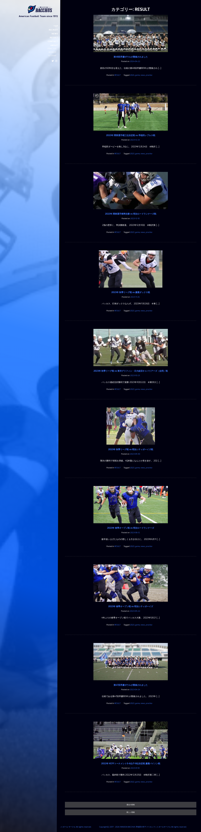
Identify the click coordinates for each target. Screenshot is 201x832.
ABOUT (54, 45)
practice (149, 75)
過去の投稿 (131, 805)
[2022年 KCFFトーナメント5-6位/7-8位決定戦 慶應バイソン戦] (130, 760)
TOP (56, 26)
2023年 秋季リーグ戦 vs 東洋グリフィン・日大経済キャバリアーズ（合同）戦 (131, 371)
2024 (132, 75)
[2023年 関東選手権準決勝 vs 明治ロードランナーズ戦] (130, 210)
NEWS (55, 33)
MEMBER (52, 52)
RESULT (54, 37)
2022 (132, 782)
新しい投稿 (131, 812)
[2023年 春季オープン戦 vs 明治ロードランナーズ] (130, 524)
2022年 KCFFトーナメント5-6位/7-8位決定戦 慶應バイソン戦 (130, 763)
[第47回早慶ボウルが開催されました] (130, 681)
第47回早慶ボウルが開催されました (131, 685)
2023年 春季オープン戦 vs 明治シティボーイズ (130, 606)
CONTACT (53, 41)
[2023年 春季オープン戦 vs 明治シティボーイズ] (130, 603)
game (137, 75)
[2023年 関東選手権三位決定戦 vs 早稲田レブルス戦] (130, 132)
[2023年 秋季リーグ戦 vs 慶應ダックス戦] (130, 289)
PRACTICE (52, 49)
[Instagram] (56, 61)
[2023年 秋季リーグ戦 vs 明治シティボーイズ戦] (130, 446)
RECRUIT (53, 30)
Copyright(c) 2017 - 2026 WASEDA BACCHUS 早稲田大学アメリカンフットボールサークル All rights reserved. (143, 827)
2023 (132, 153)
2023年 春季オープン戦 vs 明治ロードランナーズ (130, 528)
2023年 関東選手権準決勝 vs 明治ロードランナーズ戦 (130, 213)
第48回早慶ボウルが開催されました (131, 56)
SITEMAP (52, 56)
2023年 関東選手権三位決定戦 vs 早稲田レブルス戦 (130, 135)
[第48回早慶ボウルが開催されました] (130, 53)
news (143, 75)
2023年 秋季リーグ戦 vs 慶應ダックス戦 (130, 292)
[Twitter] (53, 61)
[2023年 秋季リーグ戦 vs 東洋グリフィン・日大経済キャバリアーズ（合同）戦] (130, 367)
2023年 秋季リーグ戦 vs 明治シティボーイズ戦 (130, 449)
